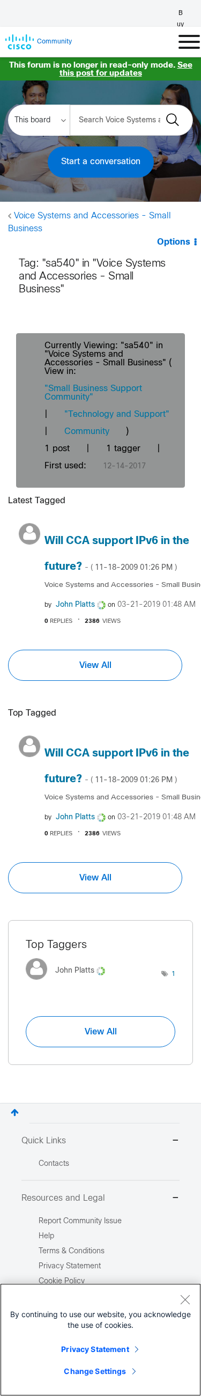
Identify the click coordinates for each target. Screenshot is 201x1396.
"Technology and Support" (116, 414)
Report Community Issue (80, 1221)
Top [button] (14, 1112)
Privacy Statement (95, 1349)
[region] (100, 1339)
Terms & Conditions (72, 1251)
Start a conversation (100, 162)
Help (46, 1236)
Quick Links (43, 1141)
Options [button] (173, 242)
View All (95, 665)
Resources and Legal (63, 1198)
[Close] (185, 1299)
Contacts (54, 1163)
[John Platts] (69, 982)
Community (86, 432)
